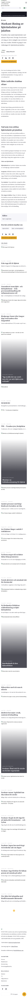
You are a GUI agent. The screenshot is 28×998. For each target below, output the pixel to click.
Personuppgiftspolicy (6, 966)
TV (1, 976)
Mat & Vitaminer (10, 868)
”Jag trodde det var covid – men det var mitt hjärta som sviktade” (12, 379)
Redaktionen (4, 961)
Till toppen (15, 994)
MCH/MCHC (5, 403)
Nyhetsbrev (4, 981)
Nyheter (3, 974)
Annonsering (4, 964)
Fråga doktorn (4, 978)
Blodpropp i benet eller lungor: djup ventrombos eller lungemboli (12, 318)
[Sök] (20, 8)
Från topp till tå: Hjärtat (10, 263)
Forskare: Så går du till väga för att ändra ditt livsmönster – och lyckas (13, 820)
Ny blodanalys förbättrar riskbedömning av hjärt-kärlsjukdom (10, 608)
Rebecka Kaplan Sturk (14, 942)
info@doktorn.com (18, 950)
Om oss (3, 959)
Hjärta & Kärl (5, 228)
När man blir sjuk (11, 815)
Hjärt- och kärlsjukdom (17, 228)
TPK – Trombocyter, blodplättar (13, 426)
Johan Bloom (14, 946)
